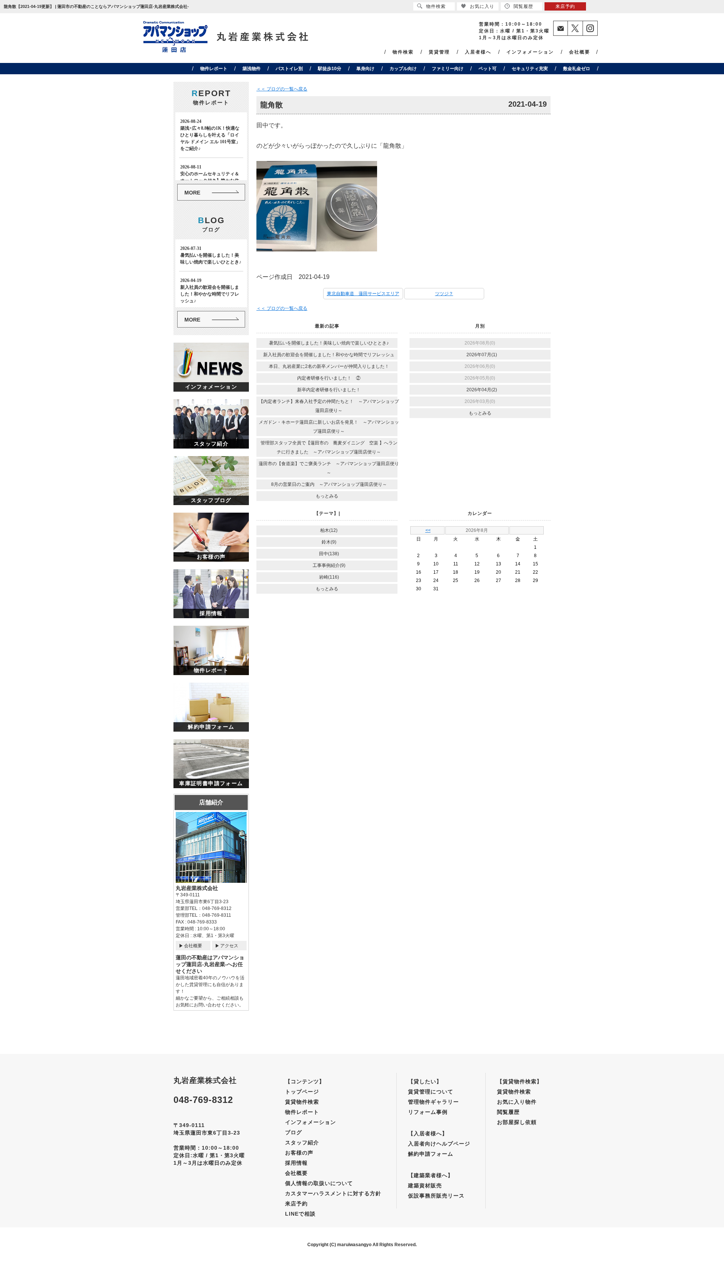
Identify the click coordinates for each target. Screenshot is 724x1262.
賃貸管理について (430, 1092)
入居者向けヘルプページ (439, 1144)
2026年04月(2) (481, 389)
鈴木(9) (329, 542)
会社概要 (579, 52)
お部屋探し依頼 (517, 1122)
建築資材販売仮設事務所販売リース (436, 1190)
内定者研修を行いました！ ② (328, 378)
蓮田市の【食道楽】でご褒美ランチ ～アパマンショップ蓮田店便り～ (329, 468)
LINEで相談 (300, 1214)
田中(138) (329, 553)
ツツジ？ (444, 293)
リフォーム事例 (428, 1112)
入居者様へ (478, 52)
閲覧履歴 (508, 1112)
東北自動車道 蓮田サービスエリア (363, 293)
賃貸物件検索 (302, 1102)
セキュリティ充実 (530, 68)
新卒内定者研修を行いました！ (328, 389)
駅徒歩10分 (329, 68)
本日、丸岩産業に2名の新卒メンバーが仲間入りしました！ (329, 366)
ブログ (293, 1132)
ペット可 (488, 68)
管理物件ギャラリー (433, 1102)
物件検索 (403, 52)
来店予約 (296, 1204)
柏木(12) (328, 530)
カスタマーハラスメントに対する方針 (333, 1193)
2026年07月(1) (481, 354)
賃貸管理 (439, 52)
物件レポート (213, 68)
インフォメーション (530, 52)
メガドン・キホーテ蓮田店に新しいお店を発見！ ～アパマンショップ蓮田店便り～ (329, 427)
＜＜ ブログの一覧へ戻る (281, 89)
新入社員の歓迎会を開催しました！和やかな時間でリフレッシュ (328, 354)
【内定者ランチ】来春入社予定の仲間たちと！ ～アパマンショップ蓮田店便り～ (329, 406)
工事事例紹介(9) (329, 565)
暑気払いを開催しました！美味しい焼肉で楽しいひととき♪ (329, 343)
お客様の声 (299, 1153)
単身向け (365, 68)
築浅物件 (251, 68)
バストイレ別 (289, 68)
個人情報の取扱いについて (319, 1183)
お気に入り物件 (517, 1102)
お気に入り (482, 6)
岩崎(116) (329, 577)
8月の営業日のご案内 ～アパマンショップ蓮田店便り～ (329, 484)
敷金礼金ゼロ (576, 68)
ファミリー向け (447, 68)
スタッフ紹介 (302, 1142)
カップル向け (403, 68)
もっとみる (327, 496)
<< (428, 530)
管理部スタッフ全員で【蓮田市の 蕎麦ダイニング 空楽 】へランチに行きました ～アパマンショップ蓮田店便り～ (329, 447)
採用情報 (296, 1163)
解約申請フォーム (430, 1154)
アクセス (229, 945)
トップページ (302, 1092)
